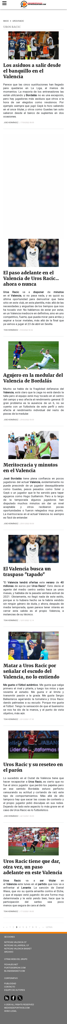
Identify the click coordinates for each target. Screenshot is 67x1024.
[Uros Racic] (33, 266)
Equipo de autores (14, 989)
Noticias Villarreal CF (16, 945)
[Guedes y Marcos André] (33, 58)
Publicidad (10, 983)
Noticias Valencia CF (15, 942)
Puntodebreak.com (15, 967)
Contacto (9, 986)
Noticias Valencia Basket (18, 948)
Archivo (8, 951)
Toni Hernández (11, 330)
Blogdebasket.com (14, 970)
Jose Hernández (11, 122)
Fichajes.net (11, 964)
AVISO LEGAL (10, 1010)
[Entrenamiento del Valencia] (33, 458)
